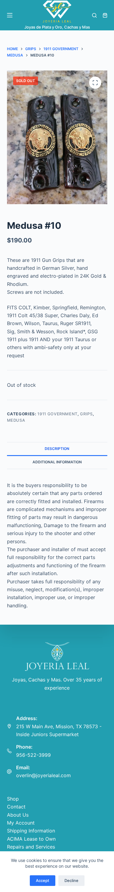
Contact (16, 807)
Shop (13, 799)
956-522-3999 (33, 755)
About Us (18, 815)
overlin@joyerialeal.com (43, 775)
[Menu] (9, 15)
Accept (42, 880)
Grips (86, 413)
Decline (71, 880)
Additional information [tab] (57, 462)
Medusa (16, 420)
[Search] (94, 15)
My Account (21, 823)
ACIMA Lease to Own (31, 839)
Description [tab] (57, 448)
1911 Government (57, 413)
